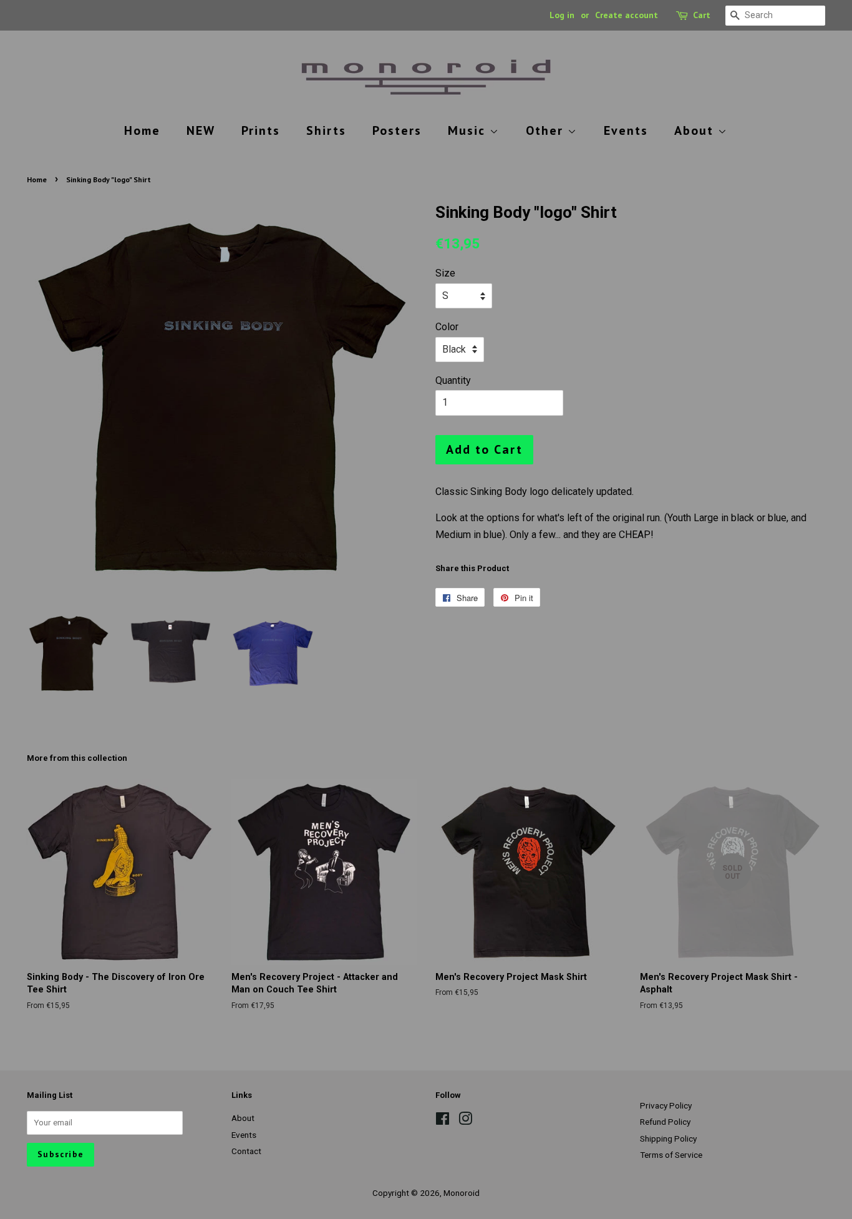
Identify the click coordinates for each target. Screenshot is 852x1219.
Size (445, 273)
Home (142, 130)
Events (626, 130)
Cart (701, 15)
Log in (561, 15)
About (696, 130)
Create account (626, 15)
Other (547, 130)
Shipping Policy (668, 1138)
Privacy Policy (666, 1105)
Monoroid (461, 1193)
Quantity (453, 380)
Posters (397, 130)
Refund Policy (665, 1122)
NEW (200, 130)
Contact (246, 1151)
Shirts (326, 130)
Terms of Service (671, 1155)
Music (469, 130)
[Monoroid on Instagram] (465, 1121)
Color (446, 327)
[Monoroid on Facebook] (442, 1121)
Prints (260, 130)
